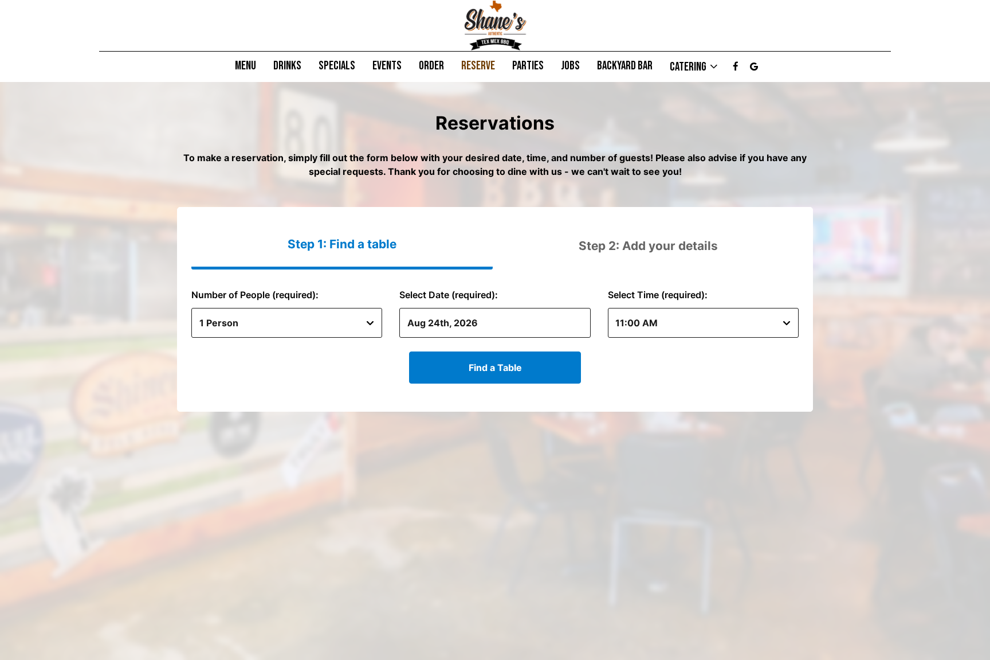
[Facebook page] (735, 66)
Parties (528, 66)
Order (431, 66)
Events (387, 66)
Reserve (478, 66)
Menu (245, 66)
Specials (337, 66)
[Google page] (754, 66)
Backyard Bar (625, 66)
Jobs (570, 66)
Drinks (287, 66)
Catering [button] (689, 66)
